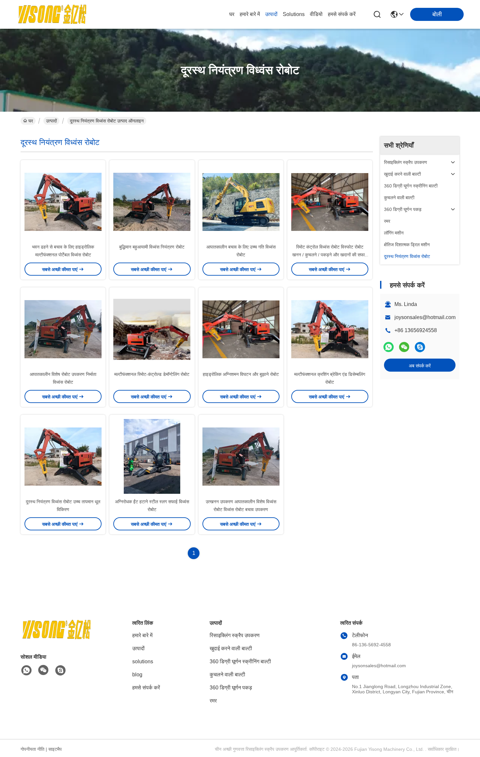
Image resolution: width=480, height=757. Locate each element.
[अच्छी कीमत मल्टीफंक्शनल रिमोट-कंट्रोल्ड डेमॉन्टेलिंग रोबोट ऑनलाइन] (151, 328)
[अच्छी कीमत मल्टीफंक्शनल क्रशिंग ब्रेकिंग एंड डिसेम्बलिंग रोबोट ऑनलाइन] (329, 328)
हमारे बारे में (250, 14)
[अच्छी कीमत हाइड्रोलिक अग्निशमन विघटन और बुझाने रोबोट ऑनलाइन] (241, 328)
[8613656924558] (26, 670)
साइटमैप (55, 749)
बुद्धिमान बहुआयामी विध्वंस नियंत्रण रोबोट (151, 247)
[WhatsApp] (388, 347)
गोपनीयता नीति (32, 749)
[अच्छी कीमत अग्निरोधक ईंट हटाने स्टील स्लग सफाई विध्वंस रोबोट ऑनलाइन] (151, 456)
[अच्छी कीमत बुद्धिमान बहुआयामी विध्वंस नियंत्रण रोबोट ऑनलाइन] (151, 201)
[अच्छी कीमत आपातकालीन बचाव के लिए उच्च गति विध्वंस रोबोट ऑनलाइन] (241, 201)
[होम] (56, 637)
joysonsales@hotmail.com (425, 317)
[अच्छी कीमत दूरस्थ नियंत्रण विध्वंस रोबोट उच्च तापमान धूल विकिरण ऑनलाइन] (63, 456)
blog (137, 674)
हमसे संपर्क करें (342, 14)
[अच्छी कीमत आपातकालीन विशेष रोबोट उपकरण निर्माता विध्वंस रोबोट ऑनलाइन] (63, 328)
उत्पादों (271, 14)
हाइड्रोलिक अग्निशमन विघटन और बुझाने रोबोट (241, 374)
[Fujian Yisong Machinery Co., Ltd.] (52, 14)
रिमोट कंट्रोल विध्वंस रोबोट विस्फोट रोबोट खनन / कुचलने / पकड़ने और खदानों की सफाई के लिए (329, 254)
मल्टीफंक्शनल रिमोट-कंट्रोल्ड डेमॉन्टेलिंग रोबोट (151, 374)
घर (231, 14)
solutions (294, 14)
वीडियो (316, 14)
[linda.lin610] (420, 347)
